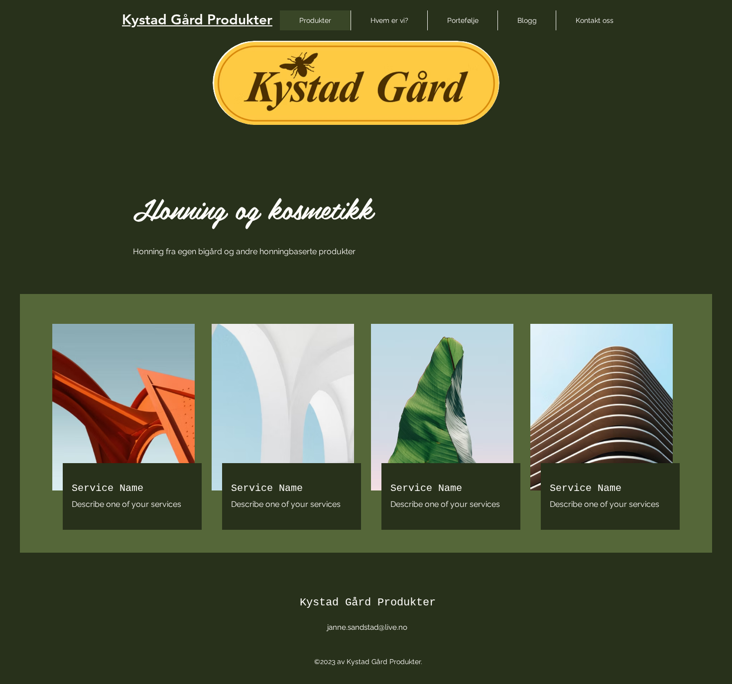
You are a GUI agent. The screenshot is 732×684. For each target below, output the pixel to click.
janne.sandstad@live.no (367, 627)
